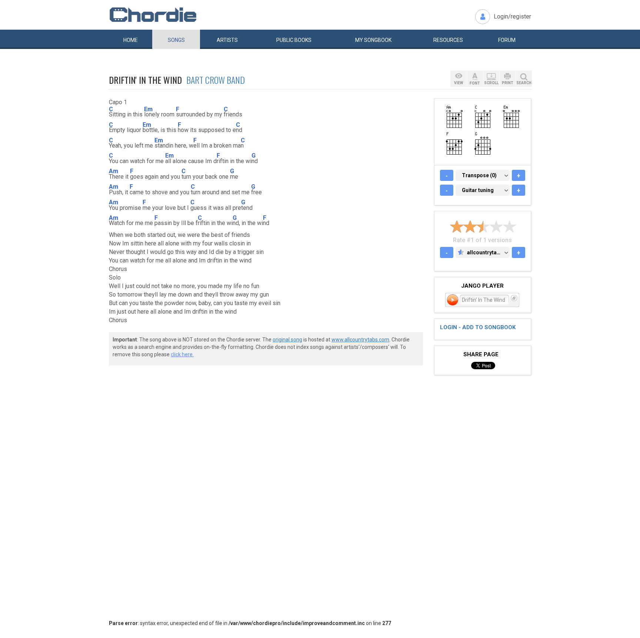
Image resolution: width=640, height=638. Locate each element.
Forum (507, 40)
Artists (227, 40)
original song (287, 340)
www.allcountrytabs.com (360, 340)
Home (130, 40)
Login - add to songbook (478, 327)
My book (373, 40)
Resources (448, 40)
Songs (176, 40)
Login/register (512, 16)
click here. (182, 354)
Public (293, 40)
